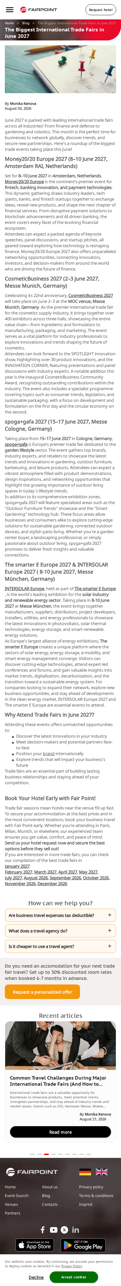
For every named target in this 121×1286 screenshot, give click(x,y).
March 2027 (45, 872)
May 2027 (88, 872)
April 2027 (67, 872)
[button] (60, 915)
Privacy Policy (71, 1266)
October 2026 (96, 878)
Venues (11, 1204)
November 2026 (20, 883)
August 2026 (36, 878)
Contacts (50, 1204)
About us (50, 1187)
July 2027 (13, 878)
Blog (25, 23)
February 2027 (18, 872)
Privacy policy (91, 1187)
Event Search (16, 1195)
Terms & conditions (96, 1195)
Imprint (85, 1204)
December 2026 (52, 883)
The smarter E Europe (95, 588)
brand (49, 753)
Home (9, 23)
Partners (12, 1213)
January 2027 (17, 866)
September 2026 (65, 878)
